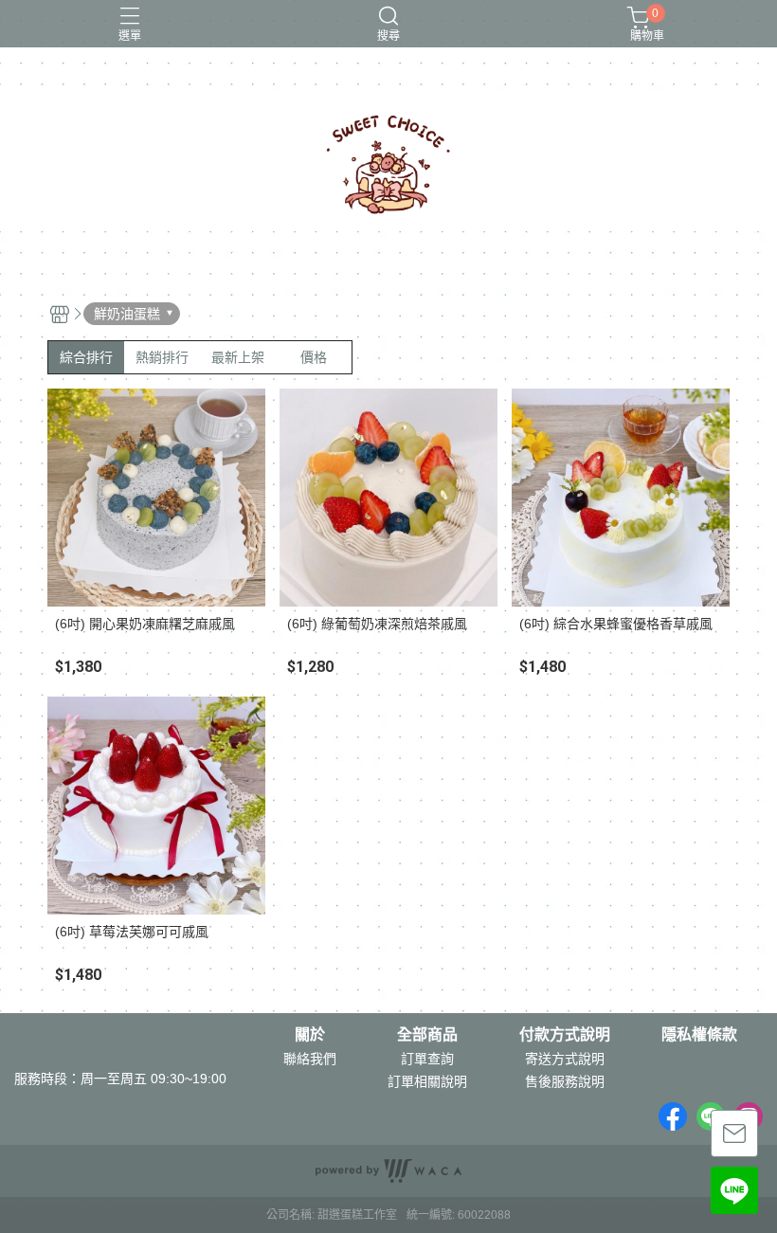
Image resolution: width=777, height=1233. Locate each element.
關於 (310, 1035)
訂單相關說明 (427, 1081)
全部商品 (427, 1035)
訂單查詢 (427, 1058)
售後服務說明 (565, 1081)
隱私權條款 (699, 1035)
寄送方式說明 (565, 1058)
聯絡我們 (309, 1058)
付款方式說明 (564, 1035)
